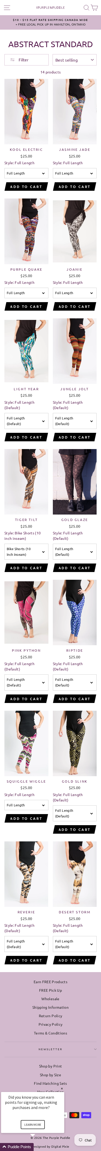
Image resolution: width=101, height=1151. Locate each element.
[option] (50, 22)
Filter (23, 59)
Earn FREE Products (50, 981)
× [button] (62, 1088)
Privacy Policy (51, 1024)
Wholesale (50, 998)
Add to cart (26, 186)
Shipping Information (50, 1007)
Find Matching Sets (50, 1083)
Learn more (32, 1125)
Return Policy (50, 1015)
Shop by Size (50, 1074)
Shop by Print (50, 1066)
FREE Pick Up (50, 990)
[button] (39, 1147)
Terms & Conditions (50, 1033)
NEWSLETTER (51, 1049)
